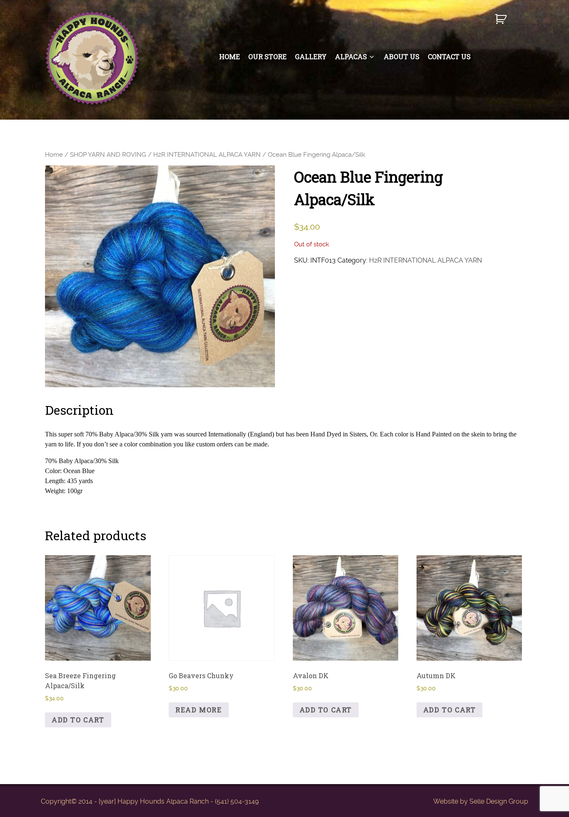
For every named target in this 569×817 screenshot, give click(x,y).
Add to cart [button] (78, 719)
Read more (198, 709)
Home (54, 154)
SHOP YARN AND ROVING (108, 154)
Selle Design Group (498, 801)
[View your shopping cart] (502, 23)
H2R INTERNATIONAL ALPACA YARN (207, 154)
